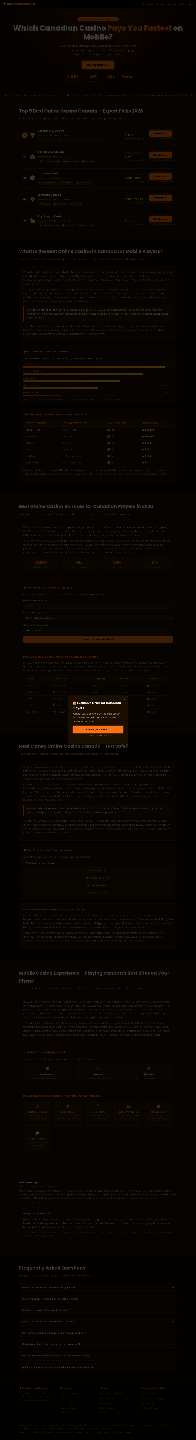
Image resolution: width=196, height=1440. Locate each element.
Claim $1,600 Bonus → (98, 729)
